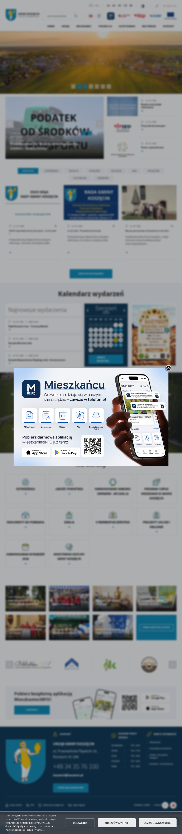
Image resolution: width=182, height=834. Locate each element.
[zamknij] (168, 368)
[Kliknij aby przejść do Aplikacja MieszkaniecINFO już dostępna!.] (91, 417)
